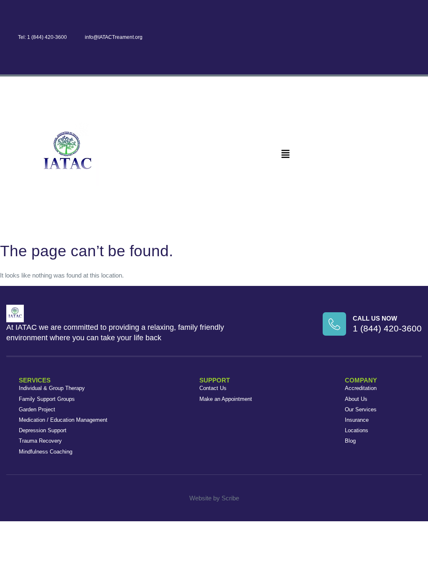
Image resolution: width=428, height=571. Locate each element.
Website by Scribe (214, 498)
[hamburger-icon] (285, 154)
